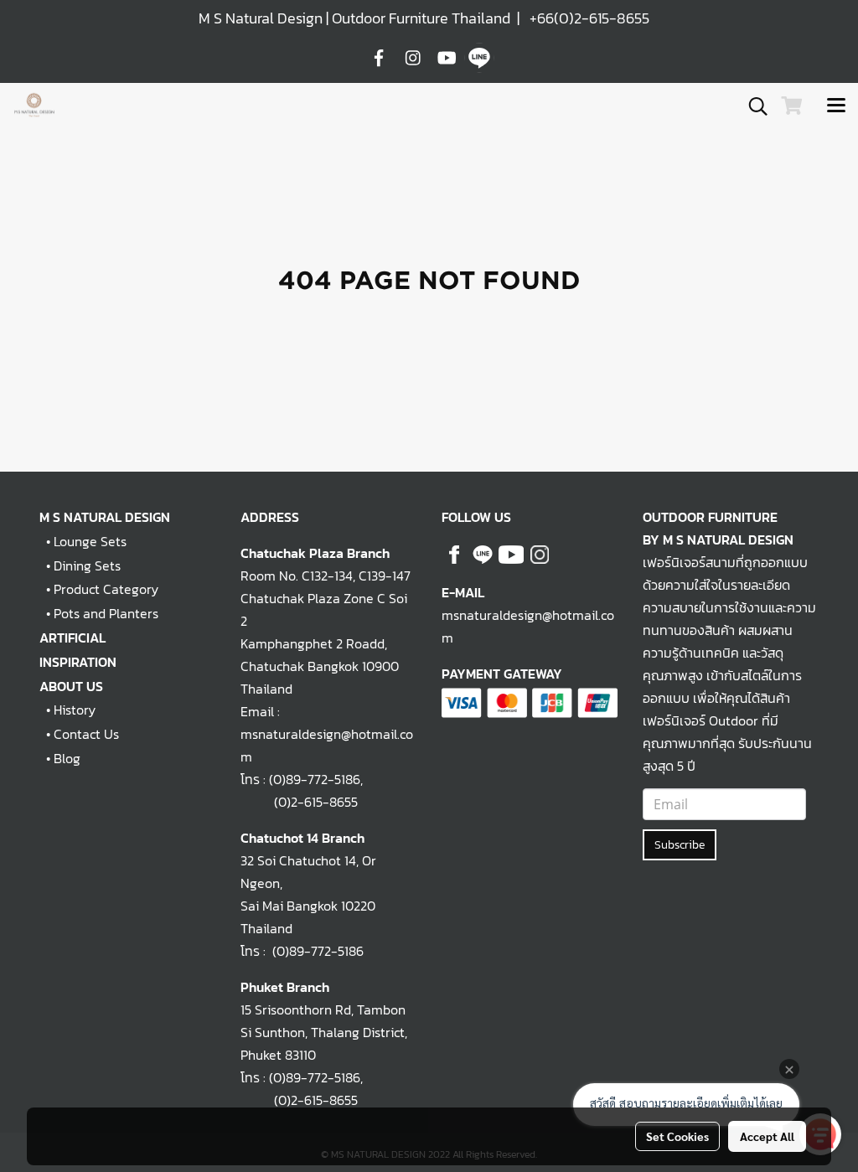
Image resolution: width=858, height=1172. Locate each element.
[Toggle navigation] (836, 106)
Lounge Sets (90, 541)
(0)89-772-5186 (314, 779)
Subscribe (679, 845)
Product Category (106, 589)
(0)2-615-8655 (299, 802)
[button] (752, 106)
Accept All (767, 1136)
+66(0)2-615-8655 (589, 18)
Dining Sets (87, 565)
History (75, 710)
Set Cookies (677, 1136)
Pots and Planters (106, 613)
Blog (67, 758)
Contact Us (86, 734)
